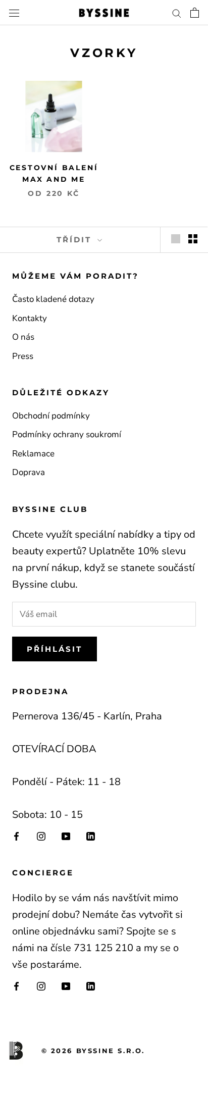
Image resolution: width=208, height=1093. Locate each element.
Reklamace (33, 453)
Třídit (76, 239)
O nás (23, 337)
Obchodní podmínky (51, 416)
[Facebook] (16, 835)
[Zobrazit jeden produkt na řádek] (175, 238)
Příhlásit (54, 649)
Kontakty (29, 318)
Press (22, 356)
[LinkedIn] (90, 835)
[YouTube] (66, 835)
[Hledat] (176, 12)
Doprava (28, 472)
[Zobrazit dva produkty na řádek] (192, 238)
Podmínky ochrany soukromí (66, 434)
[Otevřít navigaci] (14, 13)
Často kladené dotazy (53, 299)
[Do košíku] (194, 13)
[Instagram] (41, 835)
